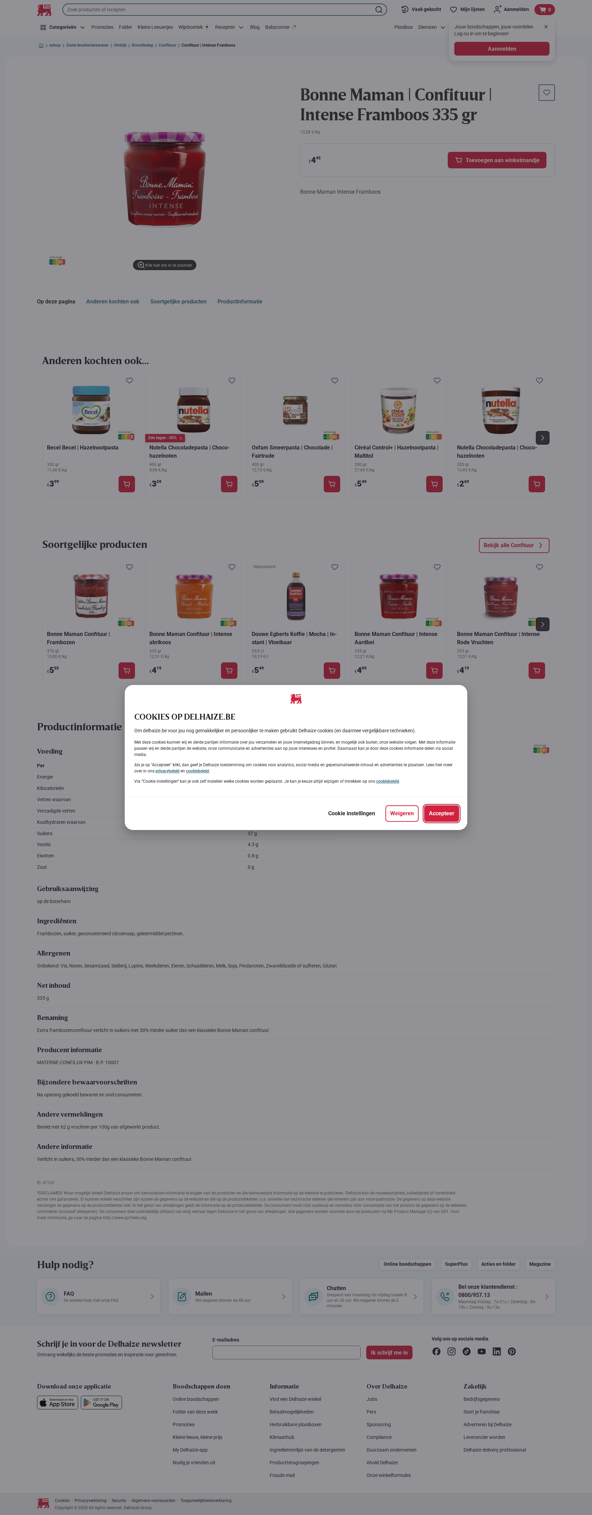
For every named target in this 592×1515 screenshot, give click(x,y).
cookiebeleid (197, 771)
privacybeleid (168, 771)
